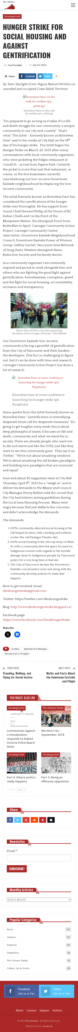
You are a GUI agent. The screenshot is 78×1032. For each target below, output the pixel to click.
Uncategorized (12, 16)
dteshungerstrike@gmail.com (24, 591)
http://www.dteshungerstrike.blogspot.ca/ (41, 607)
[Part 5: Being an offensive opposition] (56, 762)
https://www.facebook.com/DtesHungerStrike (36, 620)
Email (12, 851)
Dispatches (13, 952)
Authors (57, 1010)
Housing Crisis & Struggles (17, 653)
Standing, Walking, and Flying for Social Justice (18, 675)
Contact (31, 1010)
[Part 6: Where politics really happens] (22, 762)
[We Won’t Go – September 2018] (56, 716)
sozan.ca (47, 1026)
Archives (16, 648)
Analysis (11, 937)
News (10, 929)
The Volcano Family (53, 708)
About (19, 1010)
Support (44, 1010)
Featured (11, 945)
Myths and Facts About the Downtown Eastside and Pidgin (60, 677)
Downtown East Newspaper (35, 648)
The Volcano (31, 1020)
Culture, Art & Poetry (18, 968)
